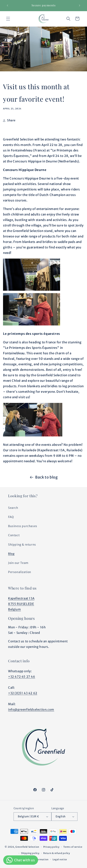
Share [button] (11, 120)
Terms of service (72, 846)
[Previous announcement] (7, 5)
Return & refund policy (56, 853)
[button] (8, 18)
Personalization (19, 572)
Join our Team (18, 563)
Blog (11, 554)
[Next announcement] (79, 5)
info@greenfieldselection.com (31, 709)
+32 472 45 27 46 (21, 677)
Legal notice (60, 859)
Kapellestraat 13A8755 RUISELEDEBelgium (21, 603)
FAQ (11, 517)
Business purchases (22, 526)
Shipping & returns (22, 544)
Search (13, 508)
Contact (14, 535)
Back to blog (46, 477)
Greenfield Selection (27, 846)
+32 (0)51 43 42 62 (22, 693)
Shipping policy (30, 853)
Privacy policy (51, 846)
